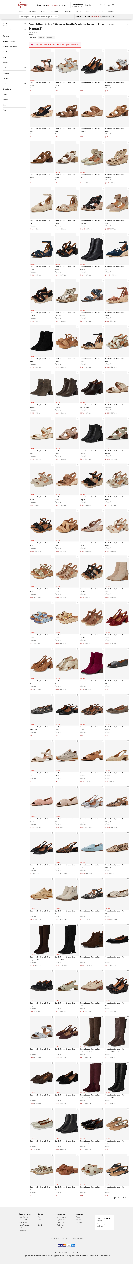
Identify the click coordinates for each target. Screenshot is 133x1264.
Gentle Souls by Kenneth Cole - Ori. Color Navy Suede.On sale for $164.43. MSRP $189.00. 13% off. (117, 254)
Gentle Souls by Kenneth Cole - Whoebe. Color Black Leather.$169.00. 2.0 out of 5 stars (117, 669)
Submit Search (56, 16)
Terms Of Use (54, 1238)
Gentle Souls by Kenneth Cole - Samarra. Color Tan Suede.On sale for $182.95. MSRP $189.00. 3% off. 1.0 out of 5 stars (92, 761)
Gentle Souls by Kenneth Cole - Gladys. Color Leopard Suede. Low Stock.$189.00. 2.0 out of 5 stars (92, 715)
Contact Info (22, 1230)
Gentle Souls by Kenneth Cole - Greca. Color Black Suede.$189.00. (42, 116)
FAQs (20, 1228)
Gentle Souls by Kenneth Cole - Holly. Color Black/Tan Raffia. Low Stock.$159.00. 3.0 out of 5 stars (117, 1129)
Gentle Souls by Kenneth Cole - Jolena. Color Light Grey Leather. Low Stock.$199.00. (67, 761)
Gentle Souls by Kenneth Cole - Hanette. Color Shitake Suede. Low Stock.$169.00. (117, 715)
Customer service (105, 5)
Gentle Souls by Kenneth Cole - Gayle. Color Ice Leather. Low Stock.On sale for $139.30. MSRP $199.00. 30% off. (42, 438)
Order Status (61, 1222)
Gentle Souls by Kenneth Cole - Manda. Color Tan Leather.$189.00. (117, 116)
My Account (101, 5)
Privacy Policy (65, 1238)
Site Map (79, 1220)
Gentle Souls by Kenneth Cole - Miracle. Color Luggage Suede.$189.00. (42, 162)
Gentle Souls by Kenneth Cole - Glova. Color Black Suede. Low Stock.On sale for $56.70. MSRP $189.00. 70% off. (67, 1083)
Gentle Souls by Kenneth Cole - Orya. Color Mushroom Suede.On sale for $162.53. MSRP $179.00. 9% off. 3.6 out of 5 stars (117, 208)
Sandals (91, 1256)
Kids (39, 1222)
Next (125, 1198)
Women (49, 37)
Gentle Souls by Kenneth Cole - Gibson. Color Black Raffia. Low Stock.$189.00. (42, 70)
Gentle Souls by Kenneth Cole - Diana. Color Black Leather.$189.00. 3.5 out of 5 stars (92, 70)
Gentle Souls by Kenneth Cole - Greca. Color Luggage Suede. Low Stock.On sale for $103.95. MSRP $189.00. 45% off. (67, 485)
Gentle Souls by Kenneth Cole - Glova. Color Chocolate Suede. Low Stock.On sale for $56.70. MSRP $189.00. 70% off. (42, 1083)
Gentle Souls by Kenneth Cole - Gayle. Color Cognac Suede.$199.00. (67, 116)
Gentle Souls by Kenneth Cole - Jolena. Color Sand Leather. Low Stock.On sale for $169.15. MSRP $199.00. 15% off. (42, 899)
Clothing (32, 11)
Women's (68, 11)
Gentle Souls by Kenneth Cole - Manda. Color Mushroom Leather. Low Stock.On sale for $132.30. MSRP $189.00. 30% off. (67, 438)
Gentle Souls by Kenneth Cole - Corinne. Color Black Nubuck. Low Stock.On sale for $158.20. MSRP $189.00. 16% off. (42, 300)
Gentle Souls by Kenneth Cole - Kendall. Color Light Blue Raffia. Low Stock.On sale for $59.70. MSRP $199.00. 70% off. (42, 623)
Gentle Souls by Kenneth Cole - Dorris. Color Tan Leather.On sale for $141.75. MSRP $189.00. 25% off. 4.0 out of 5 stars (67, 346)
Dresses (96, 1256)
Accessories (55, 11)
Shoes (21, 11)
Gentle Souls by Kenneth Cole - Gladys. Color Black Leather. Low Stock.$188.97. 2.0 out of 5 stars (67, 715)
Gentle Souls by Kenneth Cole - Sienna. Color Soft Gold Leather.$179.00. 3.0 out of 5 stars (42, 1175)
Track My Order (62, 1228)
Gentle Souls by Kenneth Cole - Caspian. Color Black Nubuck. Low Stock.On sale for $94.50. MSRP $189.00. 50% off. (92, 485)
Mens (39, 1220)
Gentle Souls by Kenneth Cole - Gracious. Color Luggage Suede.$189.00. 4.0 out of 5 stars (92, 116)
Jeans (101, 1256)
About (78, 1217)
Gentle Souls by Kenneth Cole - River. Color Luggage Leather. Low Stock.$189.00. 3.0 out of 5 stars (67, 1175)
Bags (43, 11)
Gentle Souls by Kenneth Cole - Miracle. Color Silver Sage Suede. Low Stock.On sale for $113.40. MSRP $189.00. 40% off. (117, 438)
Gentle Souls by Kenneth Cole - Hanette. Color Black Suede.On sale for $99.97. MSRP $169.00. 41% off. (117, 945)
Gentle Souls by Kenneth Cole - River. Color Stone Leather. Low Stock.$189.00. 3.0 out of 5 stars (92, 1175)
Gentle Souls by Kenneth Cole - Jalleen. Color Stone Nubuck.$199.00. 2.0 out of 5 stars (67, 70)
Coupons (79, 1222)
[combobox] (39, 16)
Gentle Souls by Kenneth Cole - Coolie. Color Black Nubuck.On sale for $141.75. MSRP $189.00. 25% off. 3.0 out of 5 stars (92, 346)
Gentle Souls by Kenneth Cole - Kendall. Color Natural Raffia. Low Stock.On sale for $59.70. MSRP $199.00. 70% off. (67, 623)
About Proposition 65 (25, 1225)
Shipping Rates (23, 1220)
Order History (61, 1225)
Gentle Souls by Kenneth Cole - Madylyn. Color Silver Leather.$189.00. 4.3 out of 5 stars (117, 70)
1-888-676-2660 (77, 4)
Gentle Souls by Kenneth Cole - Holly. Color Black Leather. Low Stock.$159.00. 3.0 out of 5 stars (117, 1175)
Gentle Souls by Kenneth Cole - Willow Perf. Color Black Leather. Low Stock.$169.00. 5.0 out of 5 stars (42, 715)
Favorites (109, 5)
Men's (79, 11)
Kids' (88, 11)
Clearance (99, 11)
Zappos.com (57, 1256)
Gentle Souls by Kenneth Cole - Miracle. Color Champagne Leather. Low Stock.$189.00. (67, 162)
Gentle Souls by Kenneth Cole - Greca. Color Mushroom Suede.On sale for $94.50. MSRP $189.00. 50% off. (92, 530)
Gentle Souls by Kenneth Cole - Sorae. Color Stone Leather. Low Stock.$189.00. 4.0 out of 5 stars (42, 761)
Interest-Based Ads (77, 1238)
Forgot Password (24, 1217)
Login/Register (61, 1217)
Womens (41, 1217)
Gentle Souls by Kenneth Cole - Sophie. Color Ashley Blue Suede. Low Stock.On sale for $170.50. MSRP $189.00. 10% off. (92, 853)
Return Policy (23, 1222)
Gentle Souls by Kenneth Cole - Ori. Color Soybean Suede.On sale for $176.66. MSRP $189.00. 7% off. (42, 208)
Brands (111, 11)
